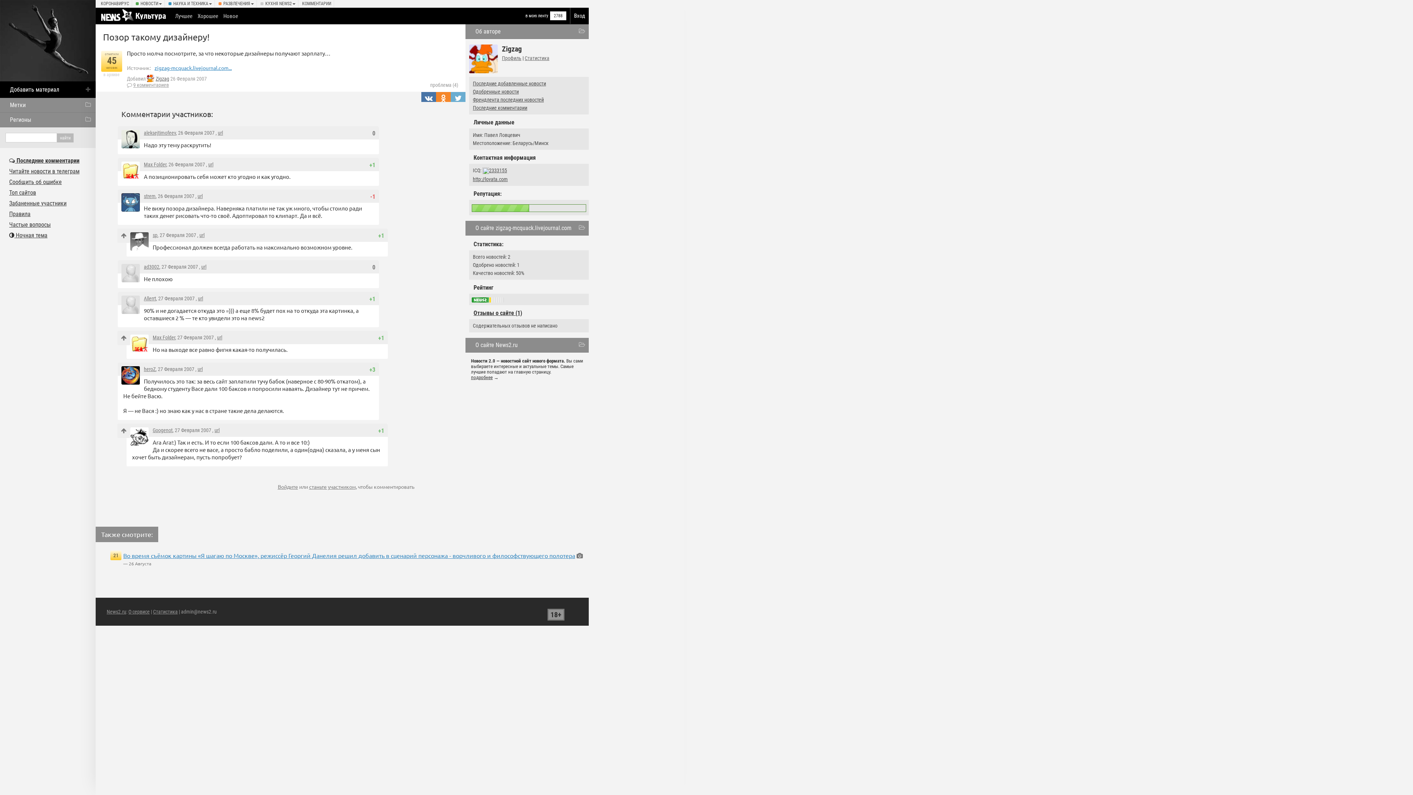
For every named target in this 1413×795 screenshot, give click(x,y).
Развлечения (236, 3)
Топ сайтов (22, 192)
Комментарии (316, 3)
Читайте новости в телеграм (44, 171)
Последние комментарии (500, 108)
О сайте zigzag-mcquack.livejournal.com (523, 228)
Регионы (20, 119)
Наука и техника (190, 3)
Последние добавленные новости (509, 83)
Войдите (288, 486)
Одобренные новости (496, 92)
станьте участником (332, 486)
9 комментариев (151, 85)
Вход (579, 16)
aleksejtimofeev (160, 133)
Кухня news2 (278, 3)
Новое (230, 16)
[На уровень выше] (123, 236)
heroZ (150, 369)
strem (150, 196)
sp (155, 235)
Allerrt (150, 298)
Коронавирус (115, 3)
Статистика (537, 58)
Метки (18, 105)
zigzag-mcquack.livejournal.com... (193, 67)
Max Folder (155, 164)
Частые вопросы (30, 224)
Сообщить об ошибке (35, 182)
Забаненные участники (38, 203)
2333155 (498, 170)
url (220, 133)
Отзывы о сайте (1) (498, 313)
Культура (150, 16)
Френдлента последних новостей (508, 100)
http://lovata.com (490, 179)
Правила (20, 214)
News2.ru (116, 612)
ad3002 (151, 267)
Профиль (511, 58)
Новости (149, 3)
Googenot (163, 430)
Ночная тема (30, 235)
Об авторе (488, 31)
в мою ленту (536, 15)
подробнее (482, 377)
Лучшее (183, 16)
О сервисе (139, 612)
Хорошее (208, 16)
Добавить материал (34, 89)
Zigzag (162, 79)
